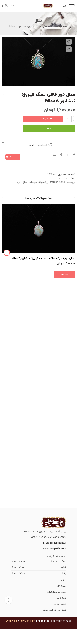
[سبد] (12, 7)
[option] (38, 62)
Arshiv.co (11, 621)
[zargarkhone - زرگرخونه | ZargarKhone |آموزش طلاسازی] (48, 5)
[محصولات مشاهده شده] (8, 600)
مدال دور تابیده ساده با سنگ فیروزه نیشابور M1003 (43, 258)
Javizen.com (27, 621)
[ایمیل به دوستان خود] (54, 155)
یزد (18, 182)
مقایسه (13, 157)
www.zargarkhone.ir (54, 549)
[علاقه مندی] (8, 7)
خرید (49, 128)
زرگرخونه (43, 182)
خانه (65, 26)
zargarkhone (57, 182)
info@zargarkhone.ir (54, 543)
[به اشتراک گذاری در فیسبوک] (67, 155)
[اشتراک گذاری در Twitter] (74, 155)
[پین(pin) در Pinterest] (61, 155)
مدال (38, 21)
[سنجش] (4, 7)
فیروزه (33, 182)
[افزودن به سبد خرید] (7, 253)
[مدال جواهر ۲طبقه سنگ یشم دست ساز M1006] (10, 95)
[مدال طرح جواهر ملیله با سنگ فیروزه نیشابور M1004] (4, 95)
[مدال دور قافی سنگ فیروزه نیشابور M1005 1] (38, 61)
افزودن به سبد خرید (42, 118)
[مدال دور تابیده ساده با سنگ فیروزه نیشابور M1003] (38, 228)
